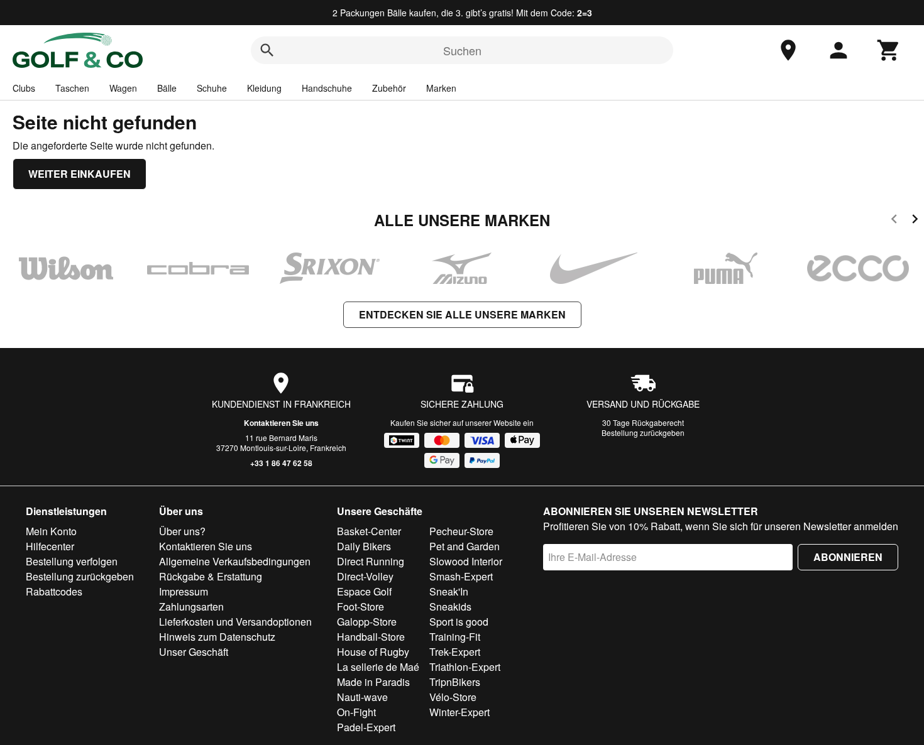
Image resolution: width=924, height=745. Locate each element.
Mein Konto (51, 531)
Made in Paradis (373, 682)
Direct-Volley (365, 576)
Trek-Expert (454, 651)
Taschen (72, 88)
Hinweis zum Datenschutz (217, 636)
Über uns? (182, 531)
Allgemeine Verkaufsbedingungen (235, 561)
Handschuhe (327, 88)
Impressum (183, 591)
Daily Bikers (364, 546)
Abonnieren (848, 557)
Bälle (167, 88)
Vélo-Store (452, 697)
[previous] (894, 221)
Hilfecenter (50, 546)
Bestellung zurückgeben (643, 432)
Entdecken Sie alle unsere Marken (462, 314)
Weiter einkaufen (79, 173)
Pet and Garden (464, 546)
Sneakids (450, 606)
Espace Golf (364, 591)
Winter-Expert (459, 712)
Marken (441, 88)
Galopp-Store (367, 621)
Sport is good (458, 621)
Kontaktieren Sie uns (281, 423)
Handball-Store (371, 636)
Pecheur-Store (461, 531)
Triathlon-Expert (464, 667)
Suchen (462, 50)
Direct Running (370, 561)
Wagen (123, 88)
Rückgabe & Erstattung (210, 576)
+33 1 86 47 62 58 (281, 463)
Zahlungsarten (191, 606)
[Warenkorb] (888, 50)
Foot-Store (360, 606)
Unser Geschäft (193, 651)
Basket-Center (369, 531)
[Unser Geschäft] (788, 50)
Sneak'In (448, 591)
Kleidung (264, 88)
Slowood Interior (465, 561)
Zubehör (389, 88)
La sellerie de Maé (378, 667)
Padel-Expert (366, 727)
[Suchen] (267, 50)
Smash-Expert (461, 576)
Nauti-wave (362, 697)
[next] (915, 221)
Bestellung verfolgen (72, 561)
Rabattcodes (54, 591)
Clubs (24, 88)
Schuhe (212, 88)
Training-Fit (454, 636)
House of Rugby (373, 651)
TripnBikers (454, 682)
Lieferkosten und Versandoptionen (235, 621)
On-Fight (356, 712)
